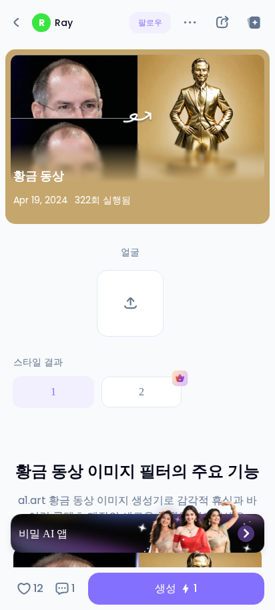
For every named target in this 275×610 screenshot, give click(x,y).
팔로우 (150, 22)
